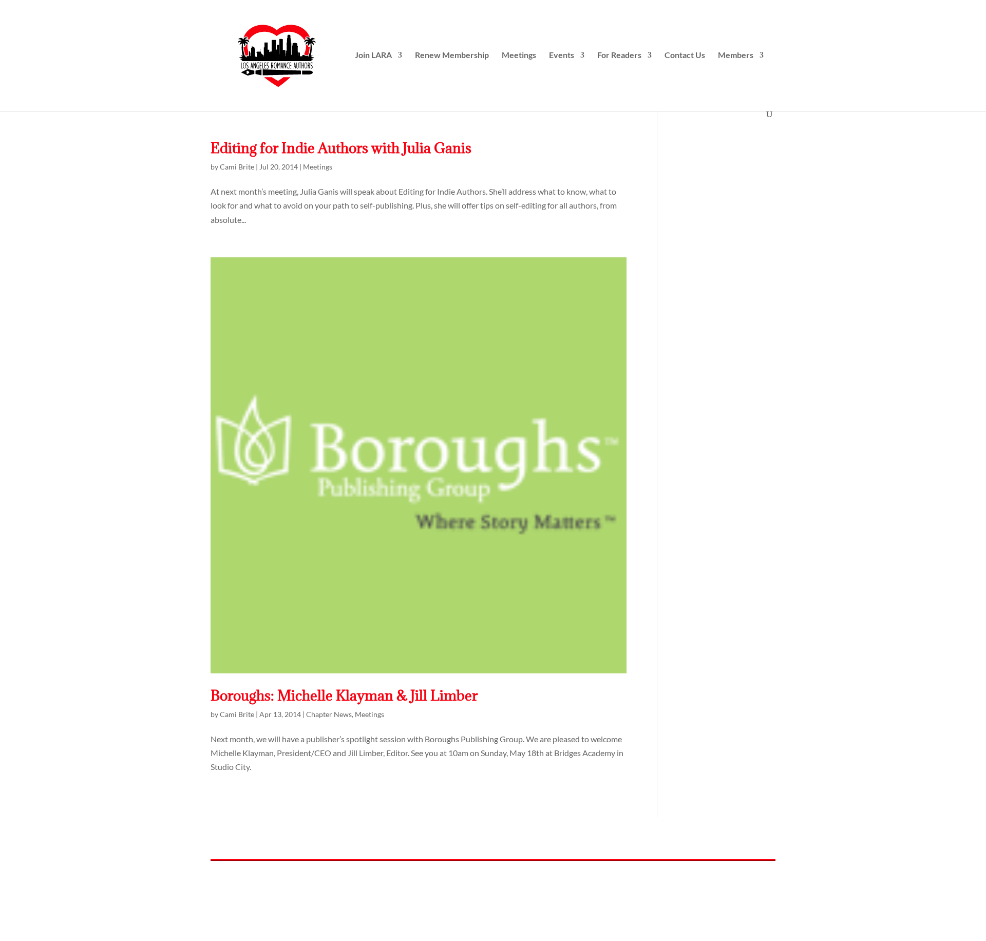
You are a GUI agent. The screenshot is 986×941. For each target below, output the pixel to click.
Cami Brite (237, 166)
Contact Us (685, 55)
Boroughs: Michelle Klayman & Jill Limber (344, 695)
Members (735, 55)
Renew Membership (452, 55)
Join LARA (373, 55)
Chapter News (329, 714)
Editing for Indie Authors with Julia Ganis (341, 148)
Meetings (519, 55)
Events (561, 55)
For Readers (619, 55)
